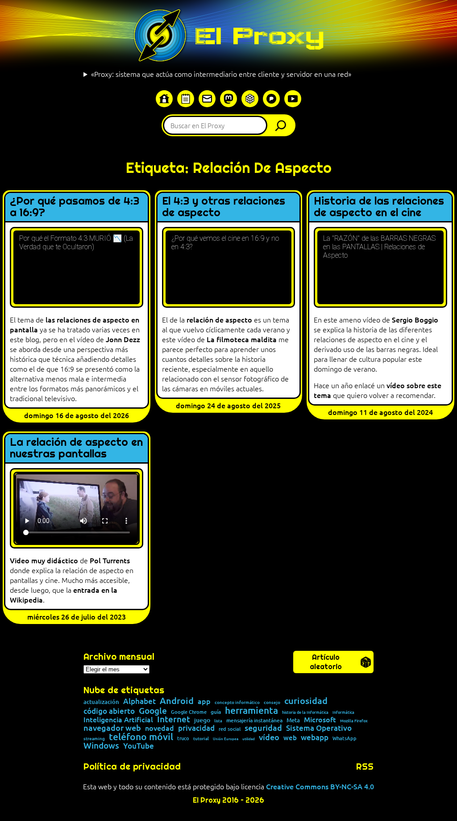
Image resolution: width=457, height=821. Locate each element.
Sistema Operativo (319, 728)
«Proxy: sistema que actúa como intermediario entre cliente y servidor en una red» (221, 74)
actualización (101, 702)
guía (216, 712)
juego (202, 720)
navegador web (112, 728)
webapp (314, 737)
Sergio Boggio (415, 319)
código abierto (109, 711)
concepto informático (237, 702)
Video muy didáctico (44, 560)
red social (230, 728)
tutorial (201, 738)
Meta (293, 720)
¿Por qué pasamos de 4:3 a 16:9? (74, 207)
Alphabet (139, 701)
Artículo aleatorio (326, 662)
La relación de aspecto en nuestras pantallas (76, 448)
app (204, 700)
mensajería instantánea (254, 720)
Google (153, 711)
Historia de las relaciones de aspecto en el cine (379, 207)
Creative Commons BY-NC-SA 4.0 (320, 786)
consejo (272, 702)
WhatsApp (344, 738)
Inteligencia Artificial (118, 719)
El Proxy (259, 35)
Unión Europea (225, 738)
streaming (94, 738)
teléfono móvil (141, 736)
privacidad (196, 728)
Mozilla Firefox (354, 721)
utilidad (248, 738)
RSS (365, 766)
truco (183, 738)
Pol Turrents (110, 560)
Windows (101, 745)
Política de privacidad (132, 766)
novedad (159, 727)
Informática (343, 712)
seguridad (263, 728)
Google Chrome (189, 711)
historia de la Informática (305, 712)
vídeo (269, 737)
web (290, 737)
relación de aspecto (219, 319)
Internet (173, 719)
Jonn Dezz (123, 339)
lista (218, 721)
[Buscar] (283, 125)
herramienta (251, 710)
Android (177, 700)
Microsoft (320, 719)
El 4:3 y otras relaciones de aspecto (223, 207)
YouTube (138, 746)
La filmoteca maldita (242, 339)
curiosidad (306, 700)
